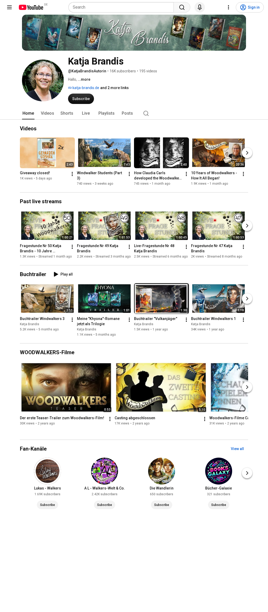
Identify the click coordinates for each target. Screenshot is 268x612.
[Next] (247, 153)
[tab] (28, 113)
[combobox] (122, 7)
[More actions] (72, 174)
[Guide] (9, 7)
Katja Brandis (29, 324)
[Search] (182, 7)
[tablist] (134, 113)
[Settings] (228, 7)
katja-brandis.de (85, 88)
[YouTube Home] (31, 7)
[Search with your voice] (199, 7)
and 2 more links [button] (114, 88)
